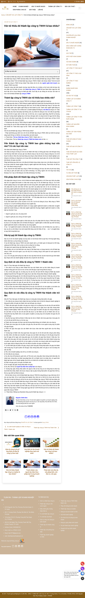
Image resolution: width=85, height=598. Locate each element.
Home (15, 6)
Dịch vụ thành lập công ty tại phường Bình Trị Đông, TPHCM (76, 287)
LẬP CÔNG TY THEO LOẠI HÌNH (73, 74)
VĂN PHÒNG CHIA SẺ (19, 9)
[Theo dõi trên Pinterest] (81, 1)
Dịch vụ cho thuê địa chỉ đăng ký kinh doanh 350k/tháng (76, 203)
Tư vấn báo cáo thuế (46, 517)
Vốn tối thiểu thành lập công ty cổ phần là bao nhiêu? (12, 472)
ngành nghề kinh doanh (49, 83)
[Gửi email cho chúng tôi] (78, 1)
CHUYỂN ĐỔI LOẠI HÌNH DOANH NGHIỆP (73, 36)
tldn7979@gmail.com (14, 533)
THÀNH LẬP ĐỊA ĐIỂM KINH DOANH (72, 125)
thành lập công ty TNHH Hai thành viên (29, 139)
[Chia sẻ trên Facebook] (26, 416)
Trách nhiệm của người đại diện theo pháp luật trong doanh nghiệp (31, 473)
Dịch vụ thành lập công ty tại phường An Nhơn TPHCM (76, 235)
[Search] (79, 8)
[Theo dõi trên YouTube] (82, 1)
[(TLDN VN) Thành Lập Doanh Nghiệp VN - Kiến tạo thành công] (5, 8)
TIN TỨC (68, 170)
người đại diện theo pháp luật (26, 366)
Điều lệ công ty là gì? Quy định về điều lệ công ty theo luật (12, 451)
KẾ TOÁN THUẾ (70, 65)
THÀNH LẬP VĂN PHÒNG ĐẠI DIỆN (73, 133)
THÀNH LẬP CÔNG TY (55, 6)
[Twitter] (10, 410)
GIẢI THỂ (68, 53)
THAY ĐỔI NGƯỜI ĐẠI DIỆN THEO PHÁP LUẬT (74, 153)
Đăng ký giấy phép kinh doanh (69, 522)
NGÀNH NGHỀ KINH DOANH (72, 89)
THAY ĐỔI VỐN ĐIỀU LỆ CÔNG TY (73, 163)
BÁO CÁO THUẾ (70, 6)
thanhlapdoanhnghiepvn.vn (15, 536)
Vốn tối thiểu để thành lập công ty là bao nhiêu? (51, 451)
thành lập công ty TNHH (33, 89)
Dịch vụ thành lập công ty (47, 501)
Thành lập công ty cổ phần (68, 509)
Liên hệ (40, 9)
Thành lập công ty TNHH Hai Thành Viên (45, 427)
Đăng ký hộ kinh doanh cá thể (69, 512)
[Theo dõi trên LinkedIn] (19, 546)
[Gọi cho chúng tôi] (79, 1)
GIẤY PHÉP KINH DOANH (73, 56)
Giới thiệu (32, 9)
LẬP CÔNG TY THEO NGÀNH (72, 82)
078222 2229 (17, 530)
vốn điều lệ (46, 109)
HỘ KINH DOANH (71, 62)
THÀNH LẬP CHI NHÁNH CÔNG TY (73, 100)
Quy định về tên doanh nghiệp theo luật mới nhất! (31, 451)
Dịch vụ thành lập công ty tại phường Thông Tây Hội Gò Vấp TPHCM (76, 214)
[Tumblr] (15, 410)
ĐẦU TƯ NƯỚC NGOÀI (38, 6)
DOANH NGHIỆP (23, 6)
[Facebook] (13, 410)
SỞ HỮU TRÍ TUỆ (71, 95)
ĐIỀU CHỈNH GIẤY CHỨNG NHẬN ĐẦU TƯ (73, 47)
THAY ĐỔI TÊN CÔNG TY (73, 159)
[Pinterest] (6, 410)
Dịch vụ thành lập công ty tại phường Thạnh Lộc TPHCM (76, 266)
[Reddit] (17, 410)
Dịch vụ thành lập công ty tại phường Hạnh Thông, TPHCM (76, 246)
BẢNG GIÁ (69, 25)
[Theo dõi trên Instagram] (76, 1)
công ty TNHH (26, 93)
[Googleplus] (8, 410)
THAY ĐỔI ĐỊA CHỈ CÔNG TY (74, 146)
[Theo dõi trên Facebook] (74, 1)
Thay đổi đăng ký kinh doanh (69, 506)
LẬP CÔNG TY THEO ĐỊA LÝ (74, 68)
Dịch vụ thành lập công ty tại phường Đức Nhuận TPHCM (77, 298)
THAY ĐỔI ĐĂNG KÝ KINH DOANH (73, 140)
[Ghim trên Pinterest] (35, 416)
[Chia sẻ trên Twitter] (29, 416)
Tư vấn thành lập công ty (47, 514)
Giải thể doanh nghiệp (67, 514)
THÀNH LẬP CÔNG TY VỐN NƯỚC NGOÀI (74, 118)
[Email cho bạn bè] (32, 416)
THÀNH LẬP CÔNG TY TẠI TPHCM (73, 110)
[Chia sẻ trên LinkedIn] (38, 416)
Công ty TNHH (45, 422)
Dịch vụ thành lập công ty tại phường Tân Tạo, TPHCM (76, 256)
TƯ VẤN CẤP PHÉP (71, 173)
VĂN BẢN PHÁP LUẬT (72, 176)
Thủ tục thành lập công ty (21, 137)
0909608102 (17, 527)
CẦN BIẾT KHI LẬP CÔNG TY (14, 15)
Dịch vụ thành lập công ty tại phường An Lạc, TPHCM (76, 276)
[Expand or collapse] (58, 71)
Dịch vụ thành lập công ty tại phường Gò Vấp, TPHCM (76, 225)
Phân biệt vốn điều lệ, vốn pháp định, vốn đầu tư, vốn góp (51, 472)
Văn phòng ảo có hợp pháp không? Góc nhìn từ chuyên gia (76, 191)
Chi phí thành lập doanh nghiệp (69, 525)
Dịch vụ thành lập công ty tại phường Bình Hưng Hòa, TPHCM (76, 309)
